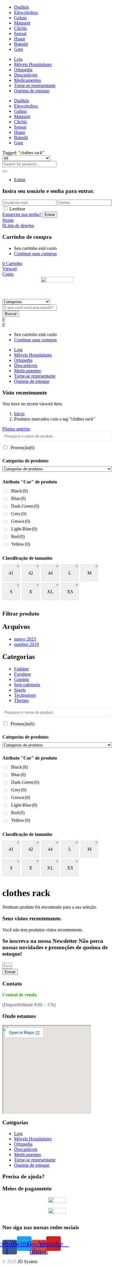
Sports (20, 689)
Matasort (22, 22)
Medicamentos (27, 80)
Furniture (22, 674)
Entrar (19, 179)
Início (19, 413)
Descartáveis (25, 74)
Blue (18, 498)
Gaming (21, 679)
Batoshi (21, 44)
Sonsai (20, 33)
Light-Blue (24, 528)
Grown (20, 521)
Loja (18, 59)
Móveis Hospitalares (33, 64)
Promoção (22, 447)
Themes (21, 700)
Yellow (20, 544)
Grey (18, 513)
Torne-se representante (35, 85)
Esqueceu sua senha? (21, 214)
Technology (25, 695)
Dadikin (21, 7)
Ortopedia (23, 69)
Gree (18, 49)
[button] (12, 263)
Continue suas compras (35, 253)
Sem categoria (27, 684)
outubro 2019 (26, 644)
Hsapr (19, 38)
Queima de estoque (31, 90)
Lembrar (17, 208)
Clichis (20, 28)
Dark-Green (25, 506)
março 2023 (25, 639)
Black (19, 490)
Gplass (20, 17)
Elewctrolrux (26, 12)
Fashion (21, 668)
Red (18, 536)
